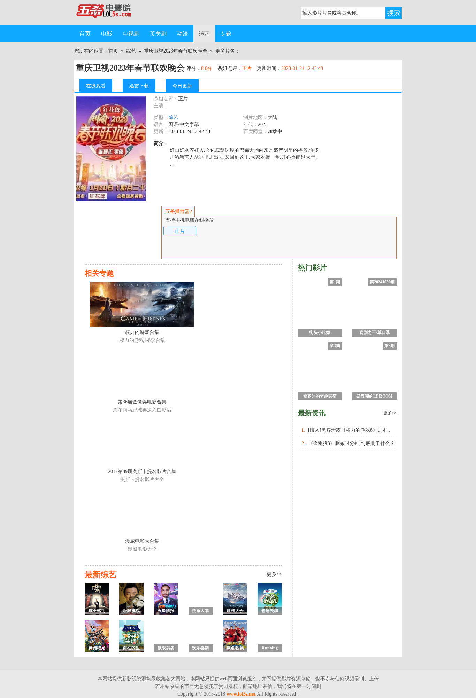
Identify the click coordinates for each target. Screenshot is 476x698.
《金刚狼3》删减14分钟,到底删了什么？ (351, 443)
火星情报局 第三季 (166, 611)
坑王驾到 (97, 610)
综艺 (204, 34)
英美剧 (158, 34)
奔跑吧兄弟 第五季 (97, 648)
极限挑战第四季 (166, 648)
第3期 (335, 345)
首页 (85, 34)
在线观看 (96, 85)
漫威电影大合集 (142, 541)
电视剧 (131, 34)
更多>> (274, 574)
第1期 (335, 282)
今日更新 (182, 85)
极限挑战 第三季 (131, 611)
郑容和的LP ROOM (374, 396)
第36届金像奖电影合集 (142, 402)
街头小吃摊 (319, 332)
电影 (106, 34)
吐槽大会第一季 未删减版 (235, 611)
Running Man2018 (269, 648)
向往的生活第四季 (131, 648)
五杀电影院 (109, 12)
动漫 (182, 34)
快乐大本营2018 (200, 611)
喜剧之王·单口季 (374, 332)
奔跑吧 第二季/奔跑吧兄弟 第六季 (235, 648)
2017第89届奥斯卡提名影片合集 (142, 471)
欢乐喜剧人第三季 (200, 648)
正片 (180, 231)
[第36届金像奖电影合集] (142, 374)
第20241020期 (382, 282)
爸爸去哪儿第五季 (269, 611)
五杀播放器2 (178, 211)
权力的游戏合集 (142, 332)
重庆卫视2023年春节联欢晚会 (175, 51)
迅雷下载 (139, 85)
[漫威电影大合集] (142, 513)
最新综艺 (101, 574)
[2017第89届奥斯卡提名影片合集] (142, 443)
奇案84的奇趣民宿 (320, 396)
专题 (225, 34)
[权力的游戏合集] (142, 304)
